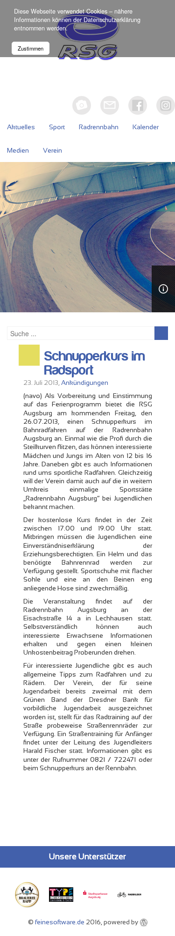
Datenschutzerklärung (112, 19)
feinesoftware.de (59, 922)
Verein (52, 150)
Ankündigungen (84, 382)
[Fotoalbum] (81, 105)
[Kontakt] (109, 105)
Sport (57, 127)
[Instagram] (165, 105)
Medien (18, 150)
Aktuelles (21, 127)
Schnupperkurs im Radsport (94, 363)
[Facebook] (137, 105)
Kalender (146, 127)
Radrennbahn (99, 127)
